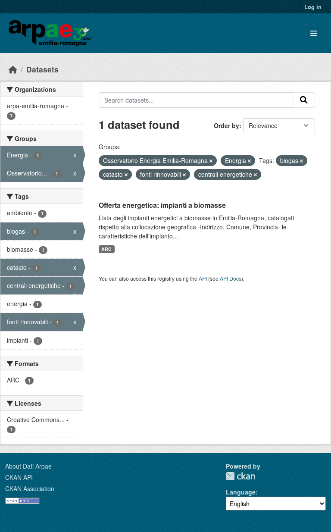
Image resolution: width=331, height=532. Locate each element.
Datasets (42, 69)
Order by (226, 125)
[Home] (13, 69)
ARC (106, 249)
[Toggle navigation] (313, 33)
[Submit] (304, 100)
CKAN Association (29, 488)
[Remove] (210, 160)
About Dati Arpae (28, 466)
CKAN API (19, 477)
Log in (313, 7)
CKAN (240, 476)
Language (241, 492)
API (203, 278)
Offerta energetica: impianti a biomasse (162, 205)
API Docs (230, 278)
